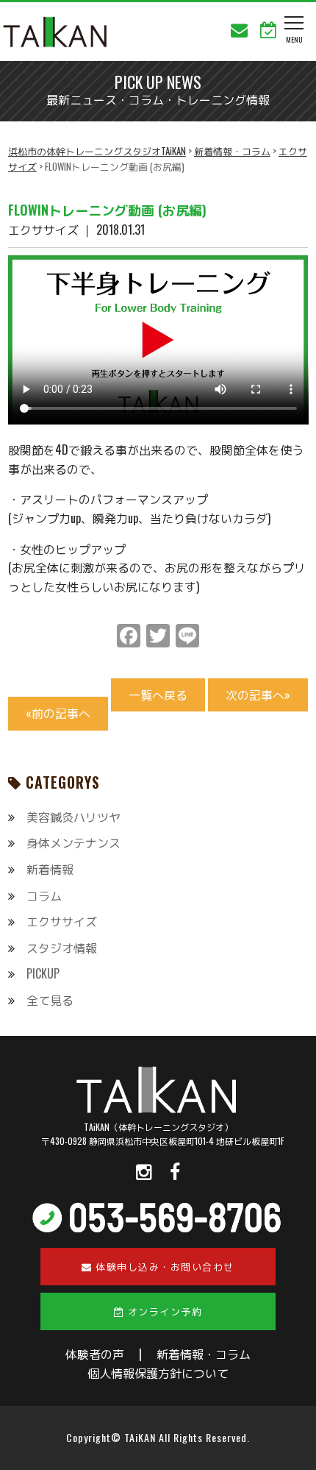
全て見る (49, 1000)
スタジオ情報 (61, 947)
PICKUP (43, 973)
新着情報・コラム (204, 1354)
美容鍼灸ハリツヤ (73, 816)
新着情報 (49, 869)
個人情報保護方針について (158, 1373)
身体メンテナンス (73, 842)
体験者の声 (94, 1354)
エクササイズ (61, 921)
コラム (44, 895)
